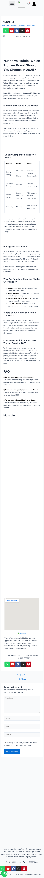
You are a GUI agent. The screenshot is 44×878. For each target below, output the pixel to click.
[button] (12, 3)
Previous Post (22, 675)
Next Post (22, 679)
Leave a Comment (9, 26)
